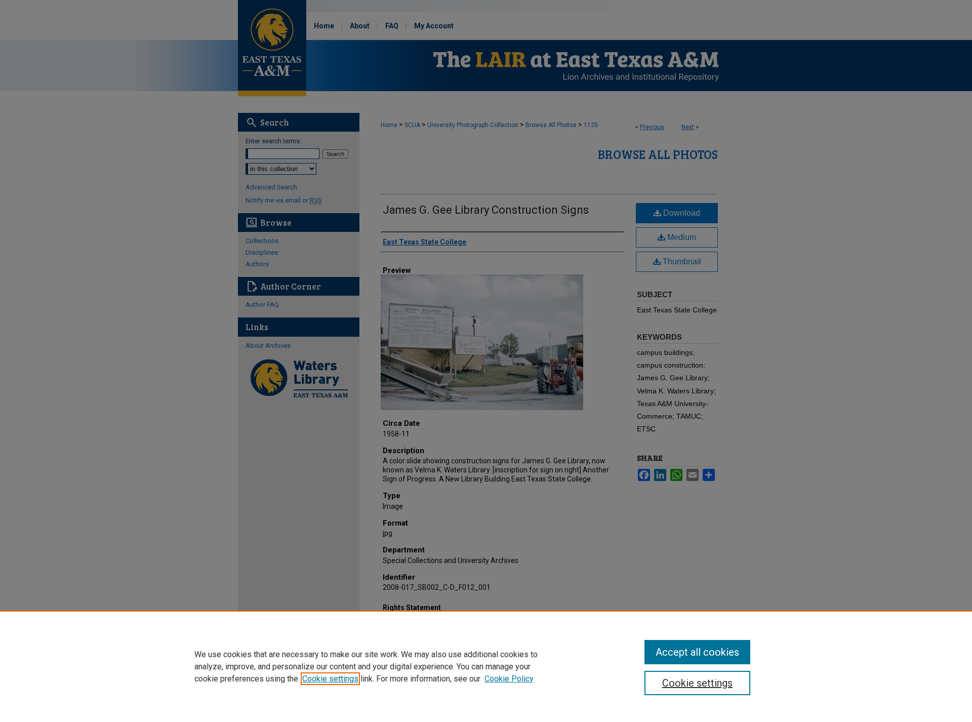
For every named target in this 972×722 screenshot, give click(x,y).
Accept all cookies (697, 652)
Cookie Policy (509, 679)
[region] (486, 666)
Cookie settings (330, 679)
